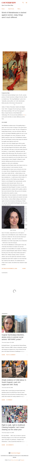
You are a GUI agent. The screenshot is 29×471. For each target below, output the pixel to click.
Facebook (16, 460)
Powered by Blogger (15, 453)
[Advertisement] (14, 34)
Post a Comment (10, 354)
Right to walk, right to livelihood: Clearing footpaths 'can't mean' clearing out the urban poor (13, 427)
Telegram (22, 460)
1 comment (9, 399)
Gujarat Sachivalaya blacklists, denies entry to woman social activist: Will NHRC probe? (13, 337)
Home (3, 8)
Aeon (24, 114)
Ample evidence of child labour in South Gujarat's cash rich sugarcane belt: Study (14, 382)
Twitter (12, 460)
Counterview (9, 2)
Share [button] (24, 268)
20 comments (10, 444)
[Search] (23, 2)
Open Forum (11, 8)
